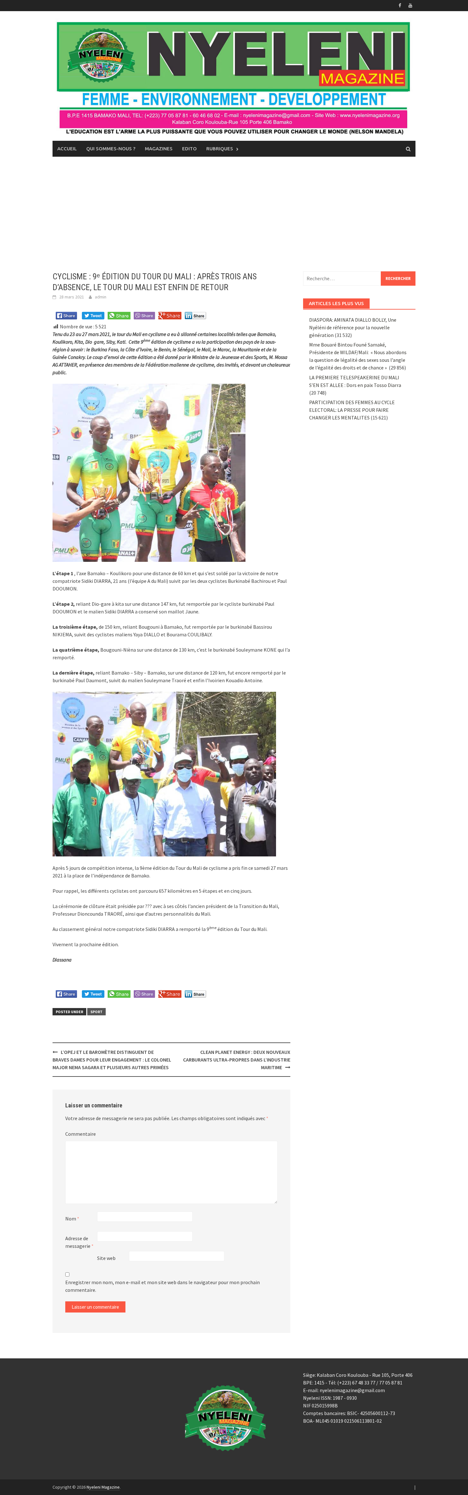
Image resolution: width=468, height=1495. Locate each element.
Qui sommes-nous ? (110, 148)
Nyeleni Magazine (103, 1487)
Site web (106, 1258)
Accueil (67, 148)
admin (100, 297)
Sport (96, 1011)
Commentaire (80, 1134)
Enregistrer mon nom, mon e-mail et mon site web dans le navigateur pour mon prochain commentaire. (162, 1286)
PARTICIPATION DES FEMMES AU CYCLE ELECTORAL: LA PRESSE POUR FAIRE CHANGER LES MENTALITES (352, 410)
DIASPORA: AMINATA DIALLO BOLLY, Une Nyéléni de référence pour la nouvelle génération (352, 327)
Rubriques (219, 148)
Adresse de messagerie (79, 1242)
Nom (72, 1218)
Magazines (159, 148)
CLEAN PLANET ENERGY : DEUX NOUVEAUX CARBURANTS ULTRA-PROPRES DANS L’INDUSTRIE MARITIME (236, 1059)
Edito (189, 148)
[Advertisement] (234, 214)
